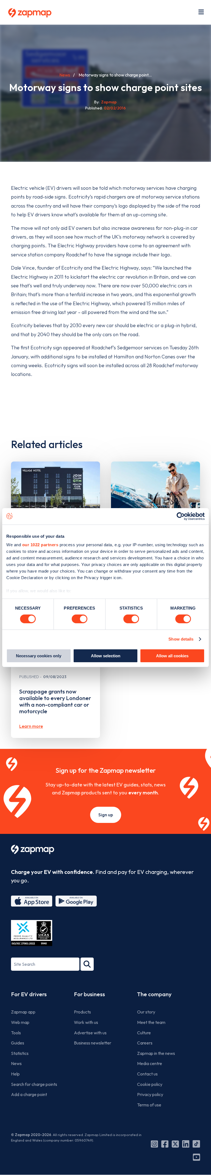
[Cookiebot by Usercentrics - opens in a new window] (181, 516)
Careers (144, 1043)
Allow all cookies (172, 655)
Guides (17, 1043)
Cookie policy (149, 1084)
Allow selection (105, 655)
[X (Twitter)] (175, 1144)
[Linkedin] (185, 1144)
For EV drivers (29, 994)
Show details (180, 639)
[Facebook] (164, 1144)
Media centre (149, 1063)
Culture (144, 1032)
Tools (16, 1032)
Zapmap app (23, 1012)
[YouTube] (196, 1157)
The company (154, 994)
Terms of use (149, 1105)
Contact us (147, 1074)
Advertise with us (90, 1032)
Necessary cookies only (38, 655)
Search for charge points (34, 1084)
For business (89, 994)
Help (15, 1074)
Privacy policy (150, 1094)
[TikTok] (196, 1144)
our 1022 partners (40, 544)
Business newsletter (92, 1043)
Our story (146, 1012)
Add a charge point (29, 1094)
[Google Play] (76, 901)
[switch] (79, 619)
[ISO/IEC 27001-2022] (31, 933)
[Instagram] (154, 1144)
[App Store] (31, 901)
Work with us (86, 1022)
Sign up (105, 814)
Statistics (20, 1053)
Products (82, 1012)
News (64, 75)
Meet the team (151, 1022)
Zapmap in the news (156, 1053)
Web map (20, 1022)
